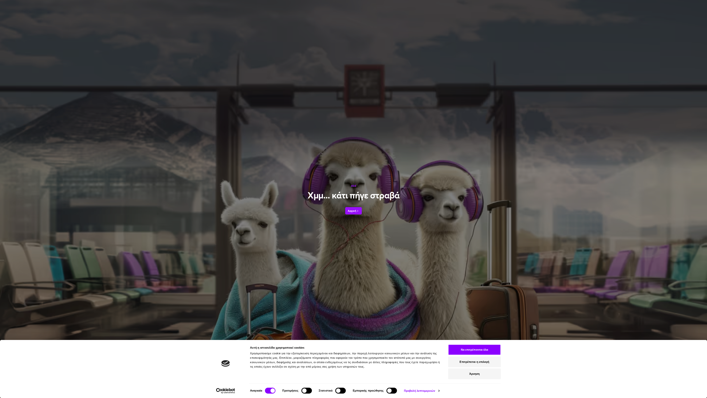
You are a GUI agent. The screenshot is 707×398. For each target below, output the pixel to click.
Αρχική (352, 210)
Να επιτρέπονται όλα (474, 349)
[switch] (306, 391)
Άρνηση (474, 373)
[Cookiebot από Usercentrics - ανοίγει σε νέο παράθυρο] (226, 391)
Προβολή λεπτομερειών (419, 390)
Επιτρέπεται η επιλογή (474, 361)
